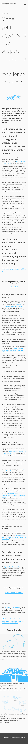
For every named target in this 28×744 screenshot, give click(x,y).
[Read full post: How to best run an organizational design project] (14, 704)
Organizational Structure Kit (11, 567)
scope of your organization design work (14, 306)
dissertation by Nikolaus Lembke (12, 607)
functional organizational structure (13, 470)
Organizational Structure (12, 619)
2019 (16, 623)
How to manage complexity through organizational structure (12, 685)
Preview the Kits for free (14, 592)
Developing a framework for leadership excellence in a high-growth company (13, 652)
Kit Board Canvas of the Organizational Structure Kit (14, 269)
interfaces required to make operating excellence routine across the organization (14, 537)
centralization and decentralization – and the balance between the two (13, 495)
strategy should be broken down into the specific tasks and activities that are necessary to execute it (12, 350)
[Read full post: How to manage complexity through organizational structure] (14, 674)
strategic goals (19, 305)
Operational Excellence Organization (13, 622)
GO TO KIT (14, 286)
